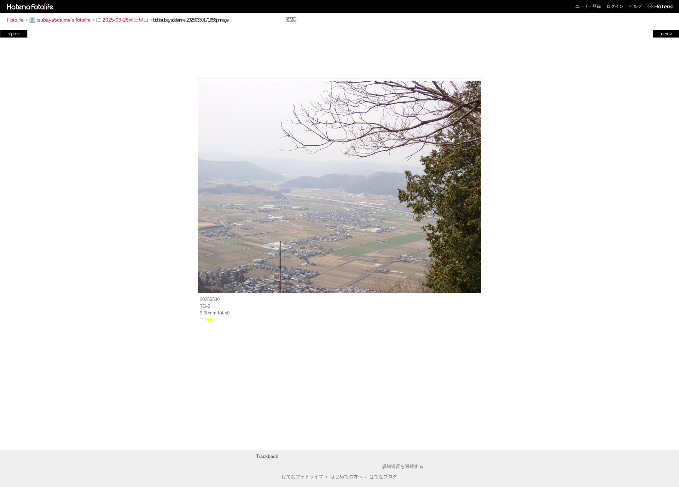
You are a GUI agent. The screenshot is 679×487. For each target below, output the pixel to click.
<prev (14, 33)
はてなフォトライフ (302, 476)
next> (667, 33)
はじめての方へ (346, 476)
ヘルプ (635, 6)
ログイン (615, 6)
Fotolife (15, 20)
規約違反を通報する (402, 466)
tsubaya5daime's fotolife (63, 20)
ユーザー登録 (588, 6)
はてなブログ (383, 476)
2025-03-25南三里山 (126, 20)
